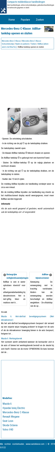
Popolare (25, 19)
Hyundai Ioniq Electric (14, 408)
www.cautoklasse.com (35, 444)
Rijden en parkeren (22, 44)
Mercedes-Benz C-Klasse (11, 41)
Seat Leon (8, 421)
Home (11, 19)
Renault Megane (11, 416)
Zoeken (40, 19)
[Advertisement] (27, 78)
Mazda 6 (7, 403)
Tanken (33, 44)
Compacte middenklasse (26, 1)
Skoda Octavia (10, 425)
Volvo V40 (8, 429)
